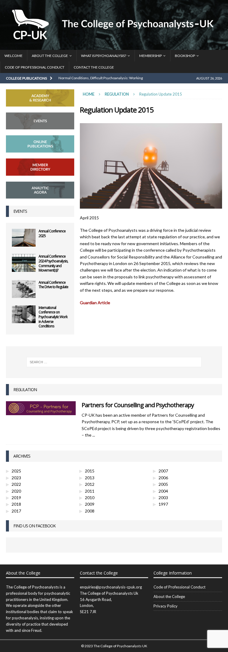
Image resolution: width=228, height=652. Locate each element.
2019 (16, 497)
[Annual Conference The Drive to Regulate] (24, 289)
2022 (16, 484)
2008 (89, 510)
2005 (163, 484)
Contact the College (94, 67)
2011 (89, 491)
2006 (163, 477)
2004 (163, 491)
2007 (163, 470)
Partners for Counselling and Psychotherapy (138, 405)
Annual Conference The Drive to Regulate (53, 285)
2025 (16, 470)
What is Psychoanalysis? (103, 55)
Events (20, 211)
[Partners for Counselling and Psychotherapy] (41, 408)
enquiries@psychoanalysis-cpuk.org (111, 587)
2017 (16, 510)
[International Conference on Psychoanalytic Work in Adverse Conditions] (24, 314)
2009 (89, 504)
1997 (163, 504)
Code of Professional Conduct (34, 67)
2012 (89, 484)
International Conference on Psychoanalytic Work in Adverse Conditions (53, 317)
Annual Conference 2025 (52, 233)
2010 (89, 497)
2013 (89, 477)
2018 (16, 504)
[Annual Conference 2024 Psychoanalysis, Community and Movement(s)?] (24, 263)
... (93, 434)
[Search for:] (114, 362)
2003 (163, 497)
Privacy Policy (165, 606)
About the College (50, 55)
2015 (89, 470)
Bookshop (185, 55)
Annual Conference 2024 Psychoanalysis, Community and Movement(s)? (53, 263)
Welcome (13, 55)
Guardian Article (95, 302)
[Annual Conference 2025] (24, 238)
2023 (16, 477)
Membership (150, 55)
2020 (16, 491)
